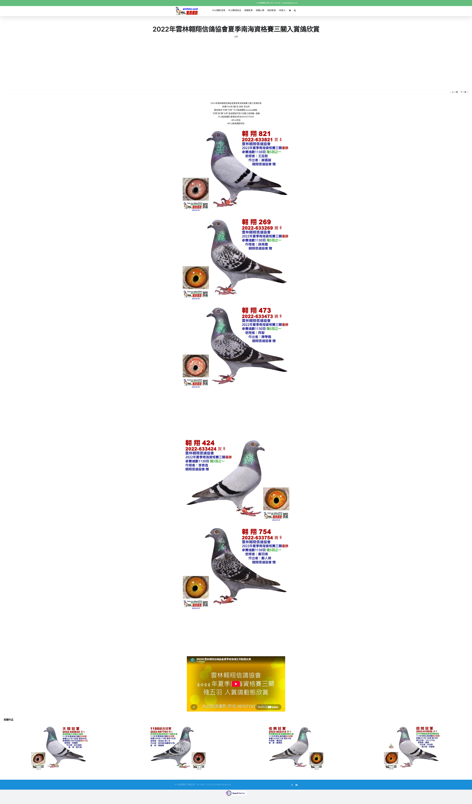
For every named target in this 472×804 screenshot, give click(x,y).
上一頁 (455, 92)
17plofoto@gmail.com (289, 3)
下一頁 (463, 92)
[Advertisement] (236, 64)
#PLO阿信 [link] (236, 120)
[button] (294, 10)
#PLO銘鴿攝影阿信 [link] (235, 123)
